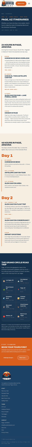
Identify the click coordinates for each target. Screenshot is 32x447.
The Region (4, 414)
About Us (3, 427)
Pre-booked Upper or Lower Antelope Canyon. (16, 175)
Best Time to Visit (5, 398)
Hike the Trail (4, 395)
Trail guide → (8, 70)
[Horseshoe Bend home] (7, 3)
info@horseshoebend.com (8, 425)
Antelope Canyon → (9, 357)
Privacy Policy (4, 432)
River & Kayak (4, 411)
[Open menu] (29, 3)
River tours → (8, 214)
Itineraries (3, 416)
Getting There (4, 400)
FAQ (2, 430)
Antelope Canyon (5, 409)
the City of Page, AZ (23, 442)
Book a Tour (21, 3)
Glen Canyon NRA (5, 443)
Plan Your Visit (4, 391)
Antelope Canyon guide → (11, 89)
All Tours (3, 406)
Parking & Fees (5, 393)
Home (2, 13)
